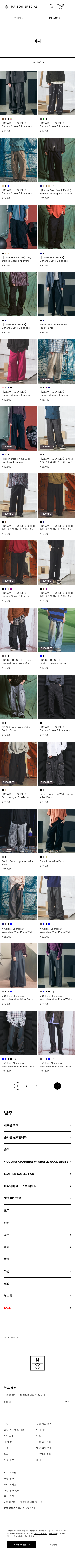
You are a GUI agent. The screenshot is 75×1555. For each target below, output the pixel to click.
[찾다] (51, 6)
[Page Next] (57, 1086)
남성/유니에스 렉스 (14, 1429)
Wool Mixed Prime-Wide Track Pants (53, 326)
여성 (6, 1423)
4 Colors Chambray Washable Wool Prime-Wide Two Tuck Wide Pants (55, 998)
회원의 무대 (10, 1459)
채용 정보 (9, 1478)
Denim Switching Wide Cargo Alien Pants (56, 795)
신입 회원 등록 (44, 1423)
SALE (7, 1308)
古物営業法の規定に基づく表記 (20, 1508)
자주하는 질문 (43, 1453)
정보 (6, 1453)
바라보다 (8, 1435)
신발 (6, 1283)
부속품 (8, 1296)
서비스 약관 (10, 1484)
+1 (15, 924)
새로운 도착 (11, 1125)
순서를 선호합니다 (15, 1137)
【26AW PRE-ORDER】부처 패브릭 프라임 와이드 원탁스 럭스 (56, 460)
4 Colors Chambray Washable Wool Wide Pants (17, 997)
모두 (6, 1210)
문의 (38, 1459)
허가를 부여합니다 (22, 1544)
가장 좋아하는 (43, 1441)
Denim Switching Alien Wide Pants (17, 863)
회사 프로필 (10, 1472)
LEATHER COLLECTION (19, 1174)
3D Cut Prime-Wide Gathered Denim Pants (18, 728)
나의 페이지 (42, 1429)
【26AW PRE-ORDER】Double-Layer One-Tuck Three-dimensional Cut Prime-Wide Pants (15, 796)
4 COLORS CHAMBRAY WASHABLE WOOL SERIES (36, 1162)
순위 (6, 1149)
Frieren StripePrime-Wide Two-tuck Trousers (16, 460)
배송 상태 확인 (44, 1447)
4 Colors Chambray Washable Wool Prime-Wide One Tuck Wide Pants (17, 1065)
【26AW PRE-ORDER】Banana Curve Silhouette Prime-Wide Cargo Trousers (17, 125)
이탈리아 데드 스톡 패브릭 (20, 1186)
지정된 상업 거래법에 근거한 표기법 (23, 1502)
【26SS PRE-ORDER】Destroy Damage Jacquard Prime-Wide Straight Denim (55, 662)
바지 (6, 1247)
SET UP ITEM (12, 1198)
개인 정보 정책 (12, 1490)
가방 (6, 1271)
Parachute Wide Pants (52, 861)
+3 (15, 1059)
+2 (53, 186)
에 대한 (8, 1441)
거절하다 (53, 1544)
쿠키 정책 (9, 1496)
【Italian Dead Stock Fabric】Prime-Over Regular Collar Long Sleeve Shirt (56, 192)
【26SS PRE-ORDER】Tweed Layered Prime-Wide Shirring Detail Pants (18, 662)
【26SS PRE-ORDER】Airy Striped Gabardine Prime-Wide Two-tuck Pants (16, 259)
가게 (6, 1447)
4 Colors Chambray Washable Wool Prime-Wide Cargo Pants (17, 931)
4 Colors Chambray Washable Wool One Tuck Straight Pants (54, 1065)
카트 (38, 1435)
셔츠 (6, 1235)
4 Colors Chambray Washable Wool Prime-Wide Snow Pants (55, 931)
